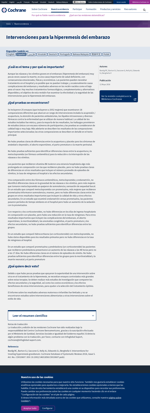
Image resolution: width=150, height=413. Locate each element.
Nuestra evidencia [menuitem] (60, 9)
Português (65, 54)
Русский (35, 2)
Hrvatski (43, 2)
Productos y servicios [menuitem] (110, 9)
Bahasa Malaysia (62, 2)
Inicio (8, 24)
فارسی (19, 2)
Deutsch (51, 2)
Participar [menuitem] (77, 9)
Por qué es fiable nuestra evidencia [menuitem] (48, 15)
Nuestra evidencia (21, 24)
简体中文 (96, 54)
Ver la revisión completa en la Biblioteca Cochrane (116, 97)
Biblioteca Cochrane (140, 2)
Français (27, 2)
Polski (106, 54)
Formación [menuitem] (91, 9)
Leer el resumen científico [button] (30, 316)
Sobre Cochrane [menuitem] (39, 9)
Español (4, 2)
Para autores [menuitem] (130, 9)
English (11, 2)
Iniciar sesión (121, 2)
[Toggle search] (144, 10)
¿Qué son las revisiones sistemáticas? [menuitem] (87, 15)
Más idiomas (80, 2)
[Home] (15, 10)
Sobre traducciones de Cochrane (100, 2)
